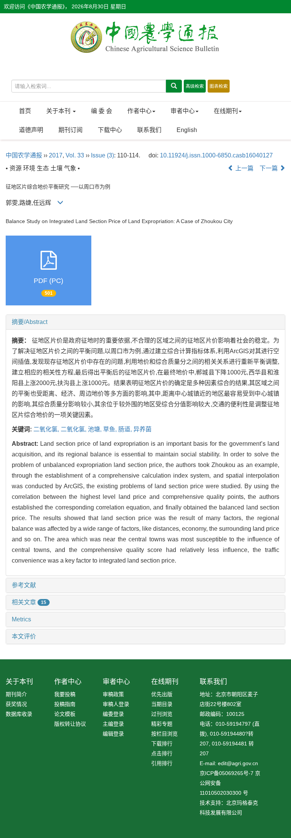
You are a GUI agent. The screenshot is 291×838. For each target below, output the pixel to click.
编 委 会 (101, 111)
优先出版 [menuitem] (161, 694)
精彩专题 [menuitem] (161, 724)
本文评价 (24, 636)
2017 (56, 155)
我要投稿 (64, 694)
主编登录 (113, 724)
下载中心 (110, 130)
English (187, 130)
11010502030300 (220, 793)
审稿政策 (113, 694)
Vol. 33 (75, 155)
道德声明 (31, 130)
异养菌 (142, 429)
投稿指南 (64, 704)
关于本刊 (59, 111)
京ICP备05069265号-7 (226, 773)
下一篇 (269, 168)
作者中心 (139, 111)
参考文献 (24, 585)
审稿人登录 (116, 704)
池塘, (95, 429)
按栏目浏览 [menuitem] (164, 734)
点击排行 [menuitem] (161, 753)
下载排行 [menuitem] (161, 744)
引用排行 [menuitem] (161, 763)
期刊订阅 (70, 130)
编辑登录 (113, 734)
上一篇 (243, 168)
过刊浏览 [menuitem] (161, 714)
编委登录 (113, 714)
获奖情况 (16, 704)
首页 (25, 111)
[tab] (145, 322)
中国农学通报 (24, 155)
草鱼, (110, 429)
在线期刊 (226, 111)
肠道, (125, 429)
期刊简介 (16, 694)
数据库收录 (19, 714)
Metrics (21, 619)
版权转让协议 (70, 724)
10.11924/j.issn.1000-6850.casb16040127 (216, 155)
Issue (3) (102, 155)
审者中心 (183, 111)
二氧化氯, (47, 429)
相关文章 (29, 602)
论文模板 (64, 714)
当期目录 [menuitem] (161, 704)
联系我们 (149, 130)
